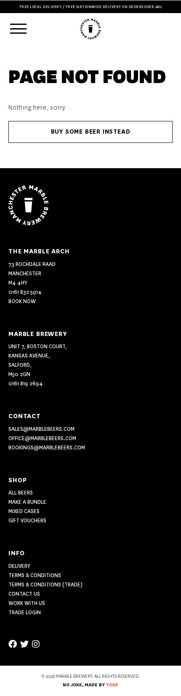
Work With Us (26, 603)
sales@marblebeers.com (41, 429)
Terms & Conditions (34, 575)
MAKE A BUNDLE (27, 501)
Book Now (22, 301)
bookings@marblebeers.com (46, 447)
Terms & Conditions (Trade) (45, 584)
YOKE (112, 685)
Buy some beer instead (90, 132)
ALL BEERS (20, 492)
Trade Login (24, 612)
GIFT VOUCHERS (27, 520)
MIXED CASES (24, 511)
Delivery (19, 566)
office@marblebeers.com (42, 438)
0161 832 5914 (25, 292)
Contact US (24, 593)
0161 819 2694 (25, 383)
